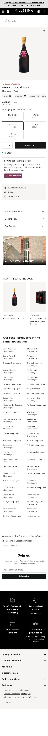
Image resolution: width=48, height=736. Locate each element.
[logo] (24, 11)
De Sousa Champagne (36, 452)
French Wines (36, 536)
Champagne (7, 91)
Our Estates (8, 690)
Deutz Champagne (11, 412)
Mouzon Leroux (33, 516)
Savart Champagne (11, 480)
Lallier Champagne (11, 433)
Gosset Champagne (11, 393)
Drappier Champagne (12, 363)
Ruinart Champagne (11, 389)
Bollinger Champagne (12, 384)
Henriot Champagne (35, 393)
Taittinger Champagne (36, 384)
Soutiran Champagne (12, 516)
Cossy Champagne (11, 502)
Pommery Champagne (36, 488)
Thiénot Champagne (35, 445)
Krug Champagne (34, 389)
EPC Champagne (10, 466)
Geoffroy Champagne (36, 473)
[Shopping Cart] (44, 11)
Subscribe (24, 576)
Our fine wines (21, 536)
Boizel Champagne (35, 440)
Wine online (7, 536)
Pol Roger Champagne (36, 405)
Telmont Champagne (12, 440)
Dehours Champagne (36, 459)
